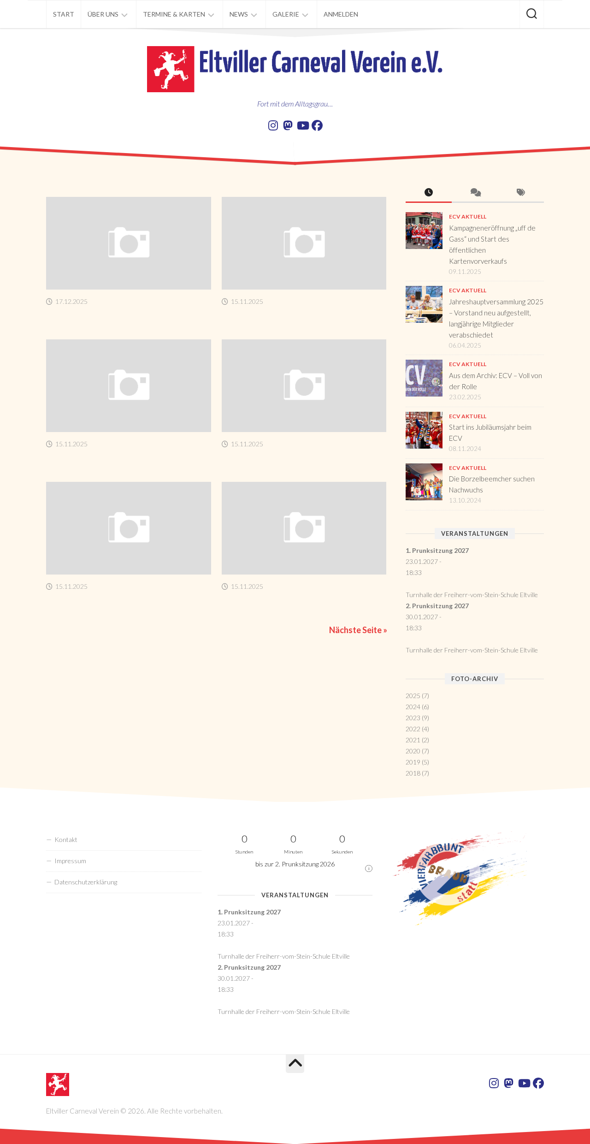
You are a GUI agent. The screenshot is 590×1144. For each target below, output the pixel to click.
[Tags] (521, 193)
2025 (413, 695)
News (239, 14)
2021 (413, 740)
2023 (413, 718)
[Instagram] (272, 125)
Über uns (103, 14)
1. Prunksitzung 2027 (437, 550)
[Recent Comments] (475, 193)
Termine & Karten (174, 14)
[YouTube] (302, 125)
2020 (413, 751)
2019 (413, 762)
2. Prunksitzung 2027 (437, 606)
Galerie (285, 14)
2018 (413, 773)
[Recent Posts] (429, 193)
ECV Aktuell (467, 216)
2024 (413, 707)
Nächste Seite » (358, 630)
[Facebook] (317, 125)
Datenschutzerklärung (85, 882)
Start (63, 14)
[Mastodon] (287, 125)
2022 (413, 729)
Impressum (70, 861)
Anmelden (341, 14)
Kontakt (65, 839)
